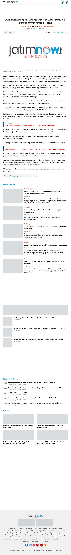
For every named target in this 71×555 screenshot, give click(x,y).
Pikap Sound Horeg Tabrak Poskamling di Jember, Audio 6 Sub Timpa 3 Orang (34, 398)
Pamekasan (46, 537)
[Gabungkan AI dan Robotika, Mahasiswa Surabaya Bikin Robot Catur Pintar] (7, 332)
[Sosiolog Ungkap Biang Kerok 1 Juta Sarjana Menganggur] (13, 248)
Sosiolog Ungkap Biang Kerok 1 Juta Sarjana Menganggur (45, 245)
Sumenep (55, 537)
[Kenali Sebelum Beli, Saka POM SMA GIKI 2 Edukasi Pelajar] (52, 419)
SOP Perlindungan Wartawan (40, 531)
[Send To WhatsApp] (62, 32)
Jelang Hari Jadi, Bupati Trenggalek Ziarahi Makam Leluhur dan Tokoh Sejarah (43, 192)
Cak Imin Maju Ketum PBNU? (17, 393)
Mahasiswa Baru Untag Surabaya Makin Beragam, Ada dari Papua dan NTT (16, 442)
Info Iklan (29, 529)
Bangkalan (26, 537)
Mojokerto (45, 535)
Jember (63, 539)
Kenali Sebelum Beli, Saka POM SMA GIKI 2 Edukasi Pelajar (50, 426)
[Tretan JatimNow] (35, 310)
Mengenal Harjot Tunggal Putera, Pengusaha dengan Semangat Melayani (39, 339)
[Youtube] (37, 545)
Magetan (60, 533)
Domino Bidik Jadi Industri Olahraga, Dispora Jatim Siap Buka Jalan (45, 227)
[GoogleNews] (41, 545)
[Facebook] (26, 545)
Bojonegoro (24, 539)
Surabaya (10, 533)
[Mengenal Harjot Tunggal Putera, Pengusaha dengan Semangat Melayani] (7, 342)
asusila (34, 176)
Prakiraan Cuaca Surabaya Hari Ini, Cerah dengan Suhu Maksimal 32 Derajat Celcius (36, 388)
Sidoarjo (28, 533)
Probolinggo (10, 537)
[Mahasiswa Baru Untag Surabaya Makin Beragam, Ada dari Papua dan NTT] (18, 435)
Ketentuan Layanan (59, 531)
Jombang (19, 535)
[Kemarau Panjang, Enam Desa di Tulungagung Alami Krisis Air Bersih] (13, 213)
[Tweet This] (58, 32)
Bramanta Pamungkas (47, 26)
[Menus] (4, 2)
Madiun (36, 535)
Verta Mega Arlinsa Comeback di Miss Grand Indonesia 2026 (34, 318)
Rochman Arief (26, 26)
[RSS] (45, 545)
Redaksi (21, 529)
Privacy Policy (57, 529)
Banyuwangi (9, 535)
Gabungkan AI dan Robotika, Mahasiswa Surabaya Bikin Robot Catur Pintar (39, 328)
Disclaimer (12, 529)
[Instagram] (33, 545)
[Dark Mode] (62, 2)
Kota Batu (19, 533)
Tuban (15, 539)
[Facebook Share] (54, 32)
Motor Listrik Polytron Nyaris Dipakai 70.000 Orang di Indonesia (44, 262)
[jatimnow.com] (12, 2)
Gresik (36, 533)
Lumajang (7, 539)
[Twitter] (30, 545)
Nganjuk (26, 541)
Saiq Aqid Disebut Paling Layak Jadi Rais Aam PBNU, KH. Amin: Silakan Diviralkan (35, 403)
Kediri (19, 537)
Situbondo (55, 539)
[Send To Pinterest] (66, 32)
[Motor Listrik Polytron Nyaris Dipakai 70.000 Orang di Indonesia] (13, 266)
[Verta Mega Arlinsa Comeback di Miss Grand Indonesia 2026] (7, 321)
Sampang (36, 537)
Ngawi (52, 533)
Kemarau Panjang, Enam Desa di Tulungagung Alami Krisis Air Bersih (43, 211)
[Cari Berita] (66, 2)
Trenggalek (34, 539)
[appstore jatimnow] (44, 523)
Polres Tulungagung (11, 176)
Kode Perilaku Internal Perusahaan (16, 531)
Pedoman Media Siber (42, 529)
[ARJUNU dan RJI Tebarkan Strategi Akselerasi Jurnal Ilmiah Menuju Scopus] (52, 435)
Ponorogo (28, 535)
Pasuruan (54, 535)
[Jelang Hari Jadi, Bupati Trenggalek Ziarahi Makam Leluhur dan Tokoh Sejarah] (13, 196)
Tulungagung (35, 541)
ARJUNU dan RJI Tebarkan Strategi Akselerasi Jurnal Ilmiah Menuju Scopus (52, 442)
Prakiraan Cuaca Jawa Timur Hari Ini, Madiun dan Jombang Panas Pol (31, 382)
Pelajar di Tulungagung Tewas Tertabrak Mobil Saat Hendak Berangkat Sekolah (35, 149)
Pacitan (45, 541)
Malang (62, 535)
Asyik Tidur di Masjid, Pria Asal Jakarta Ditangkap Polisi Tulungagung (30, 125)
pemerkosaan (25, 176)
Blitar (63, 537)
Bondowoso (45, 539)
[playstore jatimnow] (26, 523)
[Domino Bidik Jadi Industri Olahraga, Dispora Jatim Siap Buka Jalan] (13, 231)
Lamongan (44, 533)
